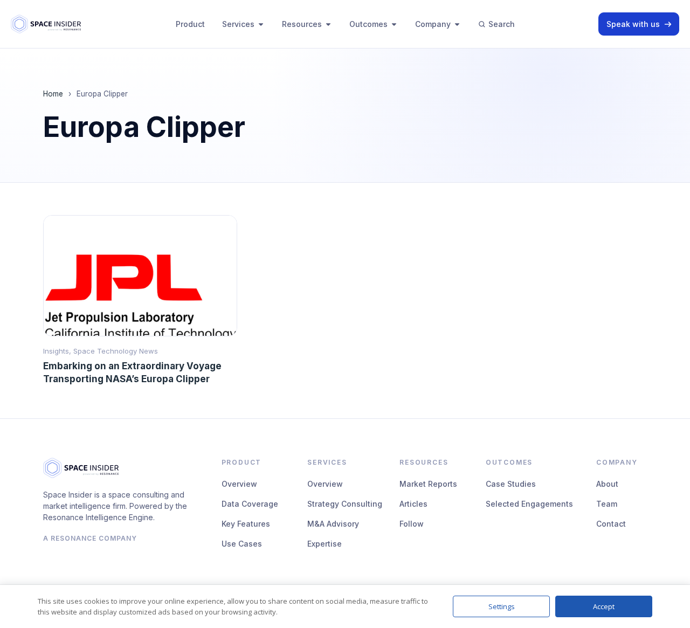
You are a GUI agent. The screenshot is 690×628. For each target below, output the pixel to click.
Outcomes (368, 24)
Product (190, 24)
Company (433, 24)
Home (53, 93)
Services (238, 24)
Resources (302, 24)
